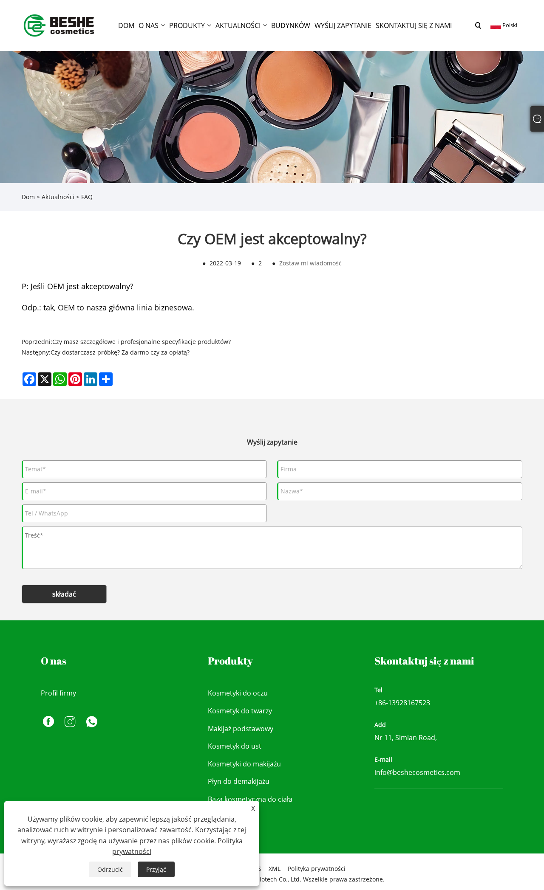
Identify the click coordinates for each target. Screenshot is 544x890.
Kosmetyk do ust (234, 746)
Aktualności (58, 197)
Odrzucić (110, 869)
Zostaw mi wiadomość (310, 263)
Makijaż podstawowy (240, 728)
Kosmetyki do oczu (238, 693)
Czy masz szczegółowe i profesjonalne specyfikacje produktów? (141, 342)
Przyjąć (156, 869)
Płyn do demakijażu (238, 781)
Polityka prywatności (317, 869)
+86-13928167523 (402, 702)
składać (64, 594)
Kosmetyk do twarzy (240, 710)
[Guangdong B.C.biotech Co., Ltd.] (59, 25)
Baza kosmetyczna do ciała (250, 799)
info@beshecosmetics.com (417, 772)
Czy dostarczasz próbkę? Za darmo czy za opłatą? (120, 352)
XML (274, 869)
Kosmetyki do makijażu (244, 764)
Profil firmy (58, 693)
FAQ (87, 197)
